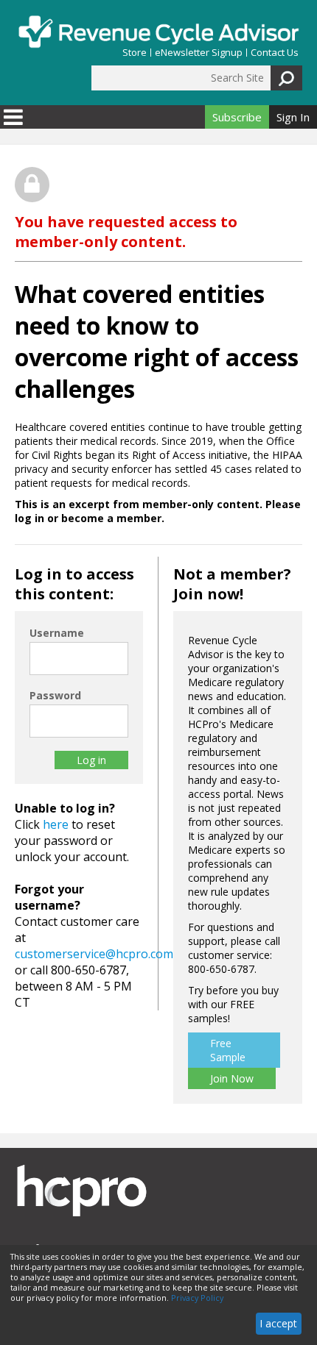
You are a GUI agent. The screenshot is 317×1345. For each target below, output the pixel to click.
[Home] (158, 32)
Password (55, 695)
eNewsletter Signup (199, 53)
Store (134, 53)
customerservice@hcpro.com (94, 954)
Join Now (232, 1078)
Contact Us (275, 53)
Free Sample (227, 1050)
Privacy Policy (197, 1298)
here (56, 824)
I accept (278, 1323)
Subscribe (237, 117)
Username (56, 633)
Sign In (293, 117)
